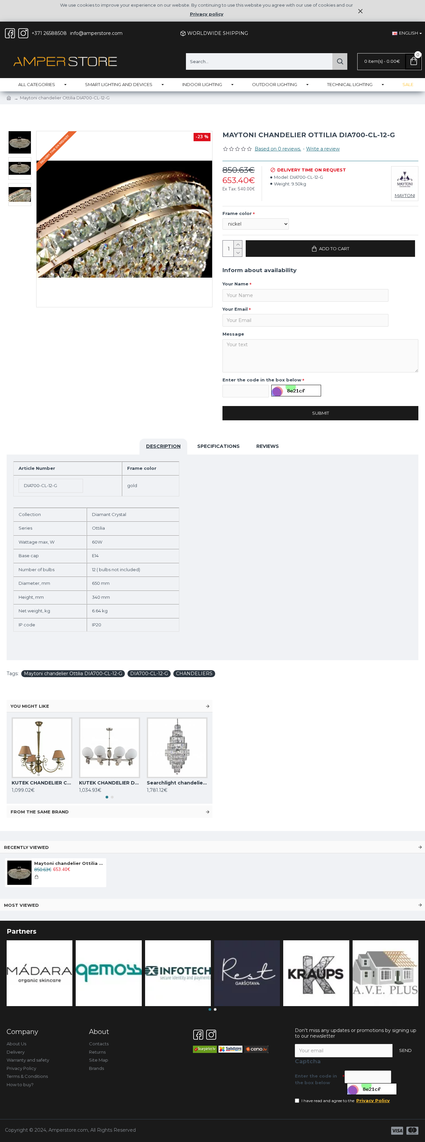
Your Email (235, 309)
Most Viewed (21, 905)
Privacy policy (206, 14)
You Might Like (30, 706)
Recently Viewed (26, 847)
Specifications (218, 446)
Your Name (235, 283)
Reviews (267, 446)
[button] (107, 797)
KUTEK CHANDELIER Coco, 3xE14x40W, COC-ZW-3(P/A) (42, 783)
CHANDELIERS (194, 673)
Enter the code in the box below (261, 379)
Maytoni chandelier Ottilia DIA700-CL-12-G (73, 673)
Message (233, 334)
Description (163, 446)
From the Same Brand (40, 811)
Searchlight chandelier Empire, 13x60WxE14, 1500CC (177, 783)
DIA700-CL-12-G (149, 673)
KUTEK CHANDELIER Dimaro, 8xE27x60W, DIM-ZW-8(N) (109, 783)
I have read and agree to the (345, 1100)
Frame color (237, 213)
